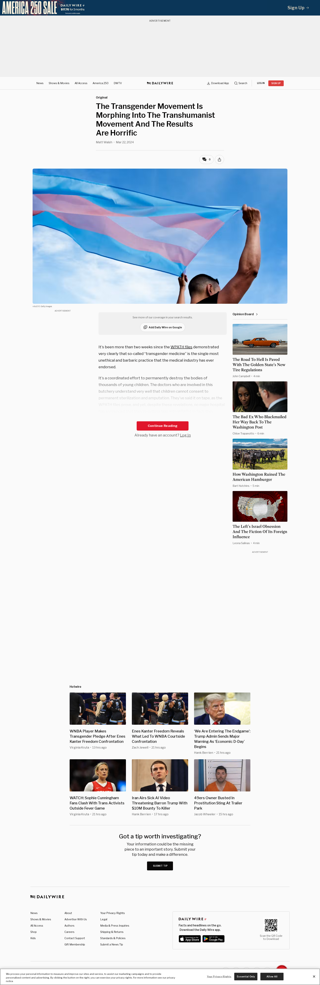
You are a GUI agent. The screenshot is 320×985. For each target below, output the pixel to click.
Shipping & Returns (112, 931)
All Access (81, 83)
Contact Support (74, 938)
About (68, 913)
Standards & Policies (113, 938)
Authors (69, 925)
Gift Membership (74, 944)
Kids (33, 938)
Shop (33, 931)
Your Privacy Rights (112, 913)
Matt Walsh (104, 142)
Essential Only (246, 976)
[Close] (314, 976)
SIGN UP (276, 83)
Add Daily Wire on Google (165, 327)
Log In (185, 435)
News (40, 83)
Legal (103, 919)
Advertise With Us (75, 919)
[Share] (219, 159)
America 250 (101, 83)
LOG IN (261, 83)
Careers (69, 931)
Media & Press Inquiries (114, 925)
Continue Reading (162, 426)
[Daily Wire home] (160, 83)
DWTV (118, 83)
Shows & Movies (59, 83)
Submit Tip (160, 865)
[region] (160, 977)
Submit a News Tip (111, 944)
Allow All (271, 976)
